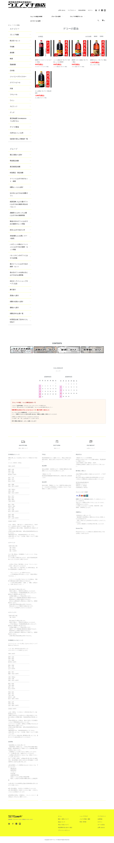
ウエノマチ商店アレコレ (76, 16)
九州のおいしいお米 (16, 133)
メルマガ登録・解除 (85, 819)
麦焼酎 (12, 52)
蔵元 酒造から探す (16, 154)
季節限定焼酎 (14, 160)
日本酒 (12, 70)
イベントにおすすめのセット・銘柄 (19, 179)
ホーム (9, 25)
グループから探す (56, 16)
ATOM (84, 822)
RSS (81, 822)
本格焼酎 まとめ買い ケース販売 (18, 237)
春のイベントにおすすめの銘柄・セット (19, 265)
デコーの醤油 (17, 25)
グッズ (12, 112)
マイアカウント (72, 10)
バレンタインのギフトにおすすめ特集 (19, 256)
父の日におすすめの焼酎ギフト (19, 194)
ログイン (90, 10)
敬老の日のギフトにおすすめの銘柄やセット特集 (19, 222)
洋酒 (11, 88)
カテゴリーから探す (35, 21)
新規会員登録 (81, 10)
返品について (61, 822)
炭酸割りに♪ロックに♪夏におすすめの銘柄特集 (18, 214)
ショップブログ (84, 816)
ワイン (12, 100)
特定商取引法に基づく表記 (65, 827)
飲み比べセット (15, 40)
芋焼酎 (12, 46)
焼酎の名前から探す (16, 301)
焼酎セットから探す (16, 187)
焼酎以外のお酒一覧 (16, 313)
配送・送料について (63, 819)
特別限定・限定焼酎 (16, 172)
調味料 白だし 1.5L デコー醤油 (98, 60)
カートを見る (101, 824)
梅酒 (11, 58)
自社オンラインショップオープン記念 (19, 282)
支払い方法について (63, 824)
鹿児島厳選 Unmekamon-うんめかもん (18, 119)
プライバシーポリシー (64, 830)
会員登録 (100, 819)
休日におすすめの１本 (17, 230)
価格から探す (14, 307)
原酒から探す (14, 295)
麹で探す (13, 289)
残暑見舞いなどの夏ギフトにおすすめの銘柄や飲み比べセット (19, 204)
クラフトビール (15, 82)
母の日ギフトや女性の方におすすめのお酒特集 (19, 273)
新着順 (101, 36)
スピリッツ (13, 106)
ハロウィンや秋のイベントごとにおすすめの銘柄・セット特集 (19, 246)
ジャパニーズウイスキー (18, 76)
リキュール (13, 94)
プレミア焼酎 (14, 34)
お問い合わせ (61, 10)
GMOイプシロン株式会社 (82, 499)
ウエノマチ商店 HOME (36, 16)
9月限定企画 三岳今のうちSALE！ (19, 320)
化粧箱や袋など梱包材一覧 (19, 139)
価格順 (95, 36)
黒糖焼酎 (13, 64)
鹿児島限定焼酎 (15, 166)
